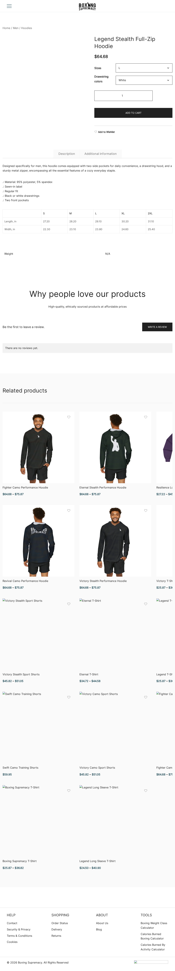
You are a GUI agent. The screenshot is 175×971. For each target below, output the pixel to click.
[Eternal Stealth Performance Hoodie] (115, 447)
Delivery (56, 929)
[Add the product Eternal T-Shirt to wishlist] (146, 604)
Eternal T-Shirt (88, 674)
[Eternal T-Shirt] (115, 634)
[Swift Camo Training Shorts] (38, 727)
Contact (12, 923)
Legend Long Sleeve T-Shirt (97, 861)
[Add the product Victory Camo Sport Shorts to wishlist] (146, 697)
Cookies (12, 942)
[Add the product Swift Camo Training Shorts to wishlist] (69, 697)
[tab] (66, 154)
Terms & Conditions (19, 935)
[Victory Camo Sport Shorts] (115, 727)
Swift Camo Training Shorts (20, 767)
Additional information (100, 153)
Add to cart (133, 112)
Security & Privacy (18, 929)
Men (15, 28)
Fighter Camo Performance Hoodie (25, 487)
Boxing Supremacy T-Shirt (20, 861)
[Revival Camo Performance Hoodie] (38, 541)
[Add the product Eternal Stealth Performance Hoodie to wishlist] (146, 417)
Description (66, 153)
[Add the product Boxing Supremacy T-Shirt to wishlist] (69, 791)
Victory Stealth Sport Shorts (21, 674)
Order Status (59, 923)
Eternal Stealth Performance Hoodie (102, 487)
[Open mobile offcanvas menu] (9, 6)
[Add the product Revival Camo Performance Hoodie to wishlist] (69, 511)
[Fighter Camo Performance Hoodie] (38, 447)
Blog (99, 929)
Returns (56, 935)
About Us (102, 923)
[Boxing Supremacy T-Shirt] (38, 821)
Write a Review (157, 326)
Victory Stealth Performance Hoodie (103, 581)
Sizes (97, 68)
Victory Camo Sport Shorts (97, 767)
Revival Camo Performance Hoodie (25, 581)
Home (6, 28)
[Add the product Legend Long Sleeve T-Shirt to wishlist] (146, 791)
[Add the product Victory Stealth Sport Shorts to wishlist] (69, 604)
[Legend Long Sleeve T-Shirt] (115, 821)
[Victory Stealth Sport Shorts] (38, 634)
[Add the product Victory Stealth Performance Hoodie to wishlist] (146, 511)
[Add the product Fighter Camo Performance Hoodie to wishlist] (69, 417)
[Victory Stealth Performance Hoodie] (115, 541)
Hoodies (26, 28)
